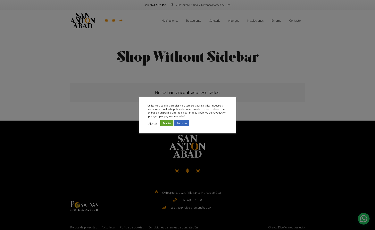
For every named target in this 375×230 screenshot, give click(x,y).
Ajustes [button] (152, 123)
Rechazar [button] (182, 123)
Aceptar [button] (167, 123)
